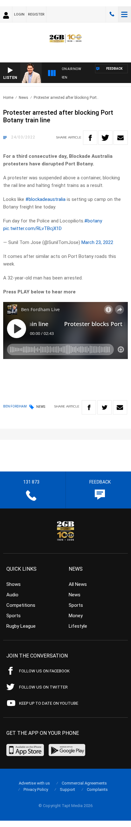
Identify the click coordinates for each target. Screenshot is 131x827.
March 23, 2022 (97, 242)
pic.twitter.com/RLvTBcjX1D (32, 228)
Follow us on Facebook (44, 671)
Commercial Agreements (84, 783)
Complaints (97, 789)
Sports (13, 616)
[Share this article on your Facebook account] (90, 138)
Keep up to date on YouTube (48, 703)
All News (78, 584)
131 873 (112, 14)
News (23, 97)
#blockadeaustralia (45, 199)
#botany (93, 221)
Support (67, 789)
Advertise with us (34, 783)
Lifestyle (78, 626)
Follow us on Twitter (43, 687)
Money (76, 616)
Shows (13, 584)
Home (8, 97)
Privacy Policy (36, 789)
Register (36, 14)
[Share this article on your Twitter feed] (105, 138)
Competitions (20, 605)
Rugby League (21, 626)
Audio (12, 595)
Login (19, 14)
